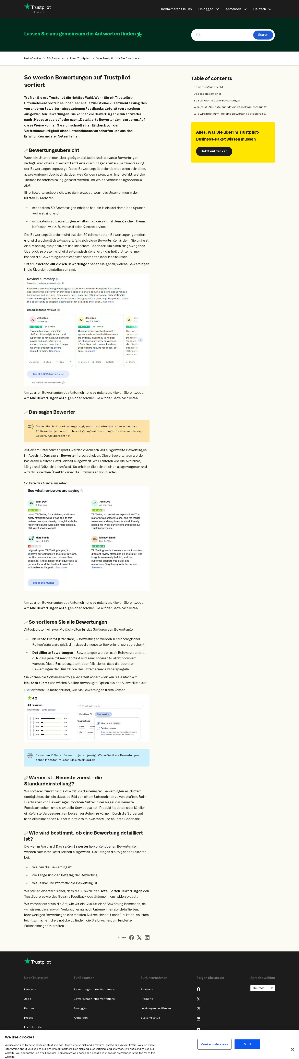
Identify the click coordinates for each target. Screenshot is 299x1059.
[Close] (292, 1049)
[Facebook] (198, 989)
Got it (247, 1044)
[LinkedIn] (198, 1019)
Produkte (147, 989)
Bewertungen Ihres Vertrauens (94, 989)
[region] (149, 1044)
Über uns (30, 989)
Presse (29, 1017)
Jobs (27, 999)
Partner (29, 1008)
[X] (198, 999)
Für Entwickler (33, 1027)
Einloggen (80, 1008)
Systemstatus (150, 1017)
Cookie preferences (214, 1044)
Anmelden (81, 1017)
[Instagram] (198, 1009)
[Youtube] (198, 1029)
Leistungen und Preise (156, 1008)
